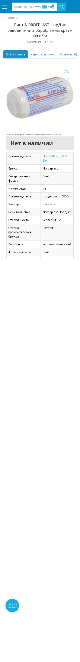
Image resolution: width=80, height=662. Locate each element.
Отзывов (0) (68, 54)
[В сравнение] (66, 72)
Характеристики (42, 54)
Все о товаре (15, 54)
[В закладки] (66, 80)
